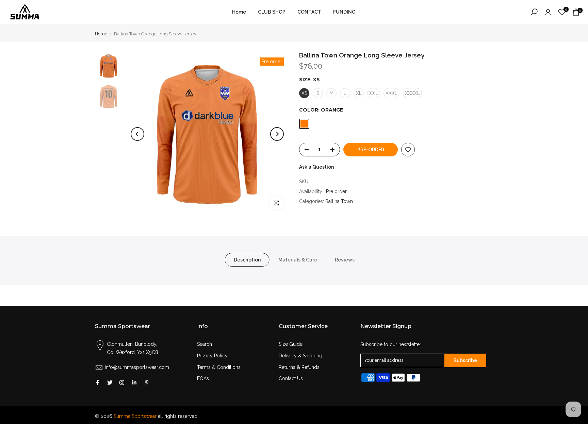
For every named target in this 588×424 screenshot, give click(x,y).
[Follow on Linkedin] (134, 382)
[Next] (277, 134)
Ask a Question (316, 167)
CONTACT (309, 12)
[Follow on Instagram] (121, 382)
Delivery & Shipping (300, 355)
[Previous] (137, 134)
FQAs (203, 378)
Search (204, 344)
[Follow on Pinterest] (146, 382)
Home (239, 12)
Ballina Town (339, 201)
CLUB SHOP (271, 12)
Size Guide (291, 344)
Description (247, 259)
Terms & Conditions (219, 367)
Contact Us (291, 378)
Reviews (345, 259)
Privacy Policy (212, 355)
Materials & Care (297, 259)
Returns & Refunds (299, 367)
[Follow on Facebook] (97, 382)
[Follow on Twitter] (110, 382)
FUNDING (344, 12)
